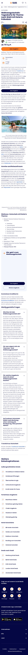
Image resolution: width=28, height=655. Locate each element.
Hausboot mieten (11, 513)
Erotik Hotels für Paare (13, 489)
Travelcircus (19, 71)
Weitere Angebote (14, 288)
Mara (9, 40)
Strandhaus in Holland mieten (15, 472)
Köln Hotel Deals (11, 564)
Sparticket (19, 182)
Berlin (21, 147)
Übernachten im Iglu (12, 480)
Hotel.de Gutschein (12, 545)
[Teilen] (26, 22)
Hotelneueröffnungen (12, 476)
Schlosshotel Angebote (13, 485)
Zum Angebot (14, 49)
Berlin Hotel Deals (11, 560)
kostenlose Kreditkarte (7, 300)
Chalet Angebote (11, 508)
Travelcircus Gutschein (17, 446)
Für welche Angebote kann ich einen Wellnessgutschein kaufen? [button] (11, 377)
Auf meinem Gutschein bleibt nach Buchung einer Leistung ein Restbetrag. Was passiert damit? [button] (12, 422)
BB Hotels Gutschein (12, 527)
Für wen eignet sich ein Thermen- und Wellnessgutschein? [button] (11, 348)
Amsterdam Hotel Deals (13, 573)
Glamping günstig (11, 517)
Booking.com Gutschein (13, 540)
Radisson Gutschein (12, 536)
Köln (2, 154)
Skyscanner (7, 187)
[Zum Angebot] (14, 269)
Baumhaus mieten (11, 500)
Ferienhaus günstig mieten (14, 504)
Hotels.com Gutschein (13, 532)
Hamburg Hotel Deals (12, 555)
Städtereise (7, 163)
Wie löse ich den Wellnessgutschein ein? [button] (11, 313)
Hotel (5, 7)
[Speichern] (23, 22)
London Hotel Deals (12, 568)
